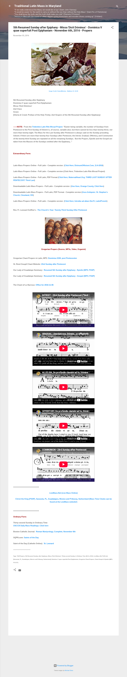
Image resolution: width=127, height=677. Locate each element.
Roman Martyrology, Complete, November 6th (56, 532)
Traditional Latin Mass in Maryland (37, 6)
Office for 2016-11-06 (44, 285)
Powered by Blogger (65, 665)
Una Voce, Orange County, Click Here (87, 186)
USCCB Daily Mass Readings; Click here (30, 526)
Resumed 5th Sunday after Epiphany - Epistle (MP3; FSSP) (69, 270)
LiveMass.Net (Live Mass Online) (63, 493)
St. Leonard (49, 543)
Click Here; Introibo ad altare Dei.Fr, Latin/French (85, 201)
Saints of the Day (31, 537)
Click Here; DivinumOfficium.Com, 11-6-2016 (83, 165)
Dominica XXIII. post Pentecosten (62, 258)
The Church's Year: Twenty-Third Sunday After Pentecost (62, 210)
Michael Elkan (69, 670)
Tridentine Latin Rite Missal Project (47, 127)
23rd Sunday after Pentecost (53, 264)
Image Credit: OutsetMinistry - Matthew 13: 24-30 (63, 91)
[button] (112, 28)
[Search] (117, 7)
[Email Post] (19, 571)
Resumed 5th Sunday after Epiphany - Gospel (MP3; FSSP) (69, 276)
